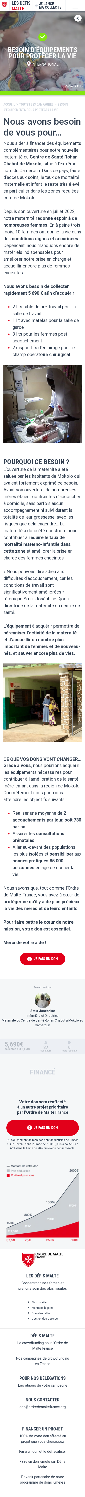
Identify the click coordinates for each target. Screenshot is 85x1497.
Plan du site (39, 1302)
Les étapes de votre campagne (42, 1385)
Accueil (9, 104)
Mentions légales (42, 1307)
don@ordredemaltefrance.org (42, 1407)
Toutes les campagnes (36, 104)
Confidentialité (41, 1313)
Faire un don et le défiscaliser (42, 1451)
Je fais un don (43, 959)
